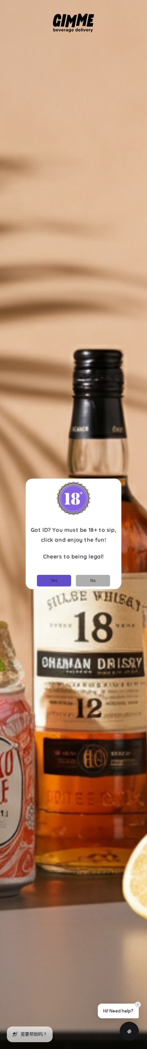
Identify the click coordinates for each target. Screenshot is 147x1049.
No (93, 580)
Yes (54, 580)
